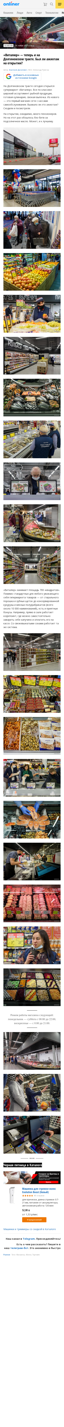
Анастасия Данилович (18, 70)
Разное (6, 1254)
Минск (28, 1254)
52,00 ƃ (26, 1210)
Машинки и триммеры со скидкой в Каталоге (29, 1229)
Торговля (36, 1254)
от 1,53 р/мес (30, 1214)
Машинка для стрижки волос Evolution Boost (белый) (39, 1190)
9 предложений (34, 1220)
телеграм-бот (19, 1248)
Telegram (29, 1238)
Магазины (20, 1254)
